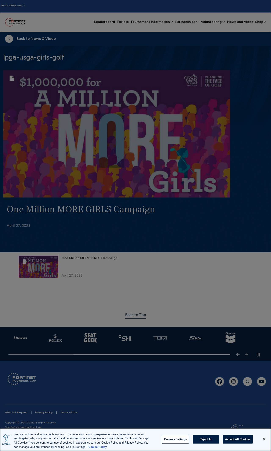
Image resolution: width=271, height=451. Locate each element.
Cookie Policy (97, 446)
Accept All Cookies (237, 439)
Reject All (206, 439)
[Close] (264, 439)
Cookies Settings (175, 439)
